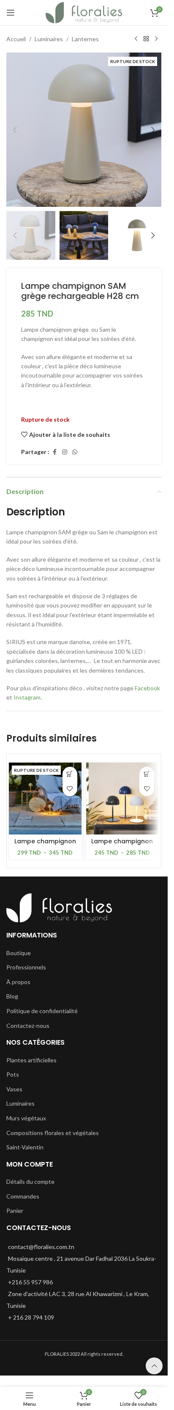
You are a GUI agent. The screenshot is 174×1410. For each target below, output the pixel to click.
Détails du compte (30, 1181)
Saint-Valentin (25, 1147)
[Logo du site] (84, 12)
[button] (14, 129)
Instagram (27, 697)
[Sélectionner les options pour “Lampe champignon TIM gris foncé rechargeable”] (146, 774)
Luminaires (49, 38)
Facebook (147, 688)
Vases (14, 1089)
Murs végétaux (26, 1118)
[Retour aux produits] (146, 39)
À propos (18, 981)
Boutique (18, 952)
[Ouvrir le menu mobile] (10, 12)
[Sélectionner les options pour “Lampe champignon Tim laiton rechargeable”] (70, 774)
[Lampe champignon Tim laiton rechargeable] (45, 799)
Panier (14, 1210)
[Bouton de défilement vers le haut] (154, 1365)
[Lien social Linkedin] (65, 452)
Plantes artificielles (31, 1060)
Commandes (22, 1196)
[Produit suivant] (156, 39)
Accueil (16, 38)
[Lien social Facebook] (54, 452)
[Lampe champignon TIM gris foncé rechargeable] (122, 799)
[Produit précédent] (136, 39)
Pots (12, 1074)
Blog (12, 996)
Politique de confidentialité (42, 1010)
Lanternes (85, 38)
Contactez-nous (27, 1025)
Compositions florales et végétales (52, 1132)
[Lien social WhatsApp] (75, 452)
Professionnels (26, 967)
